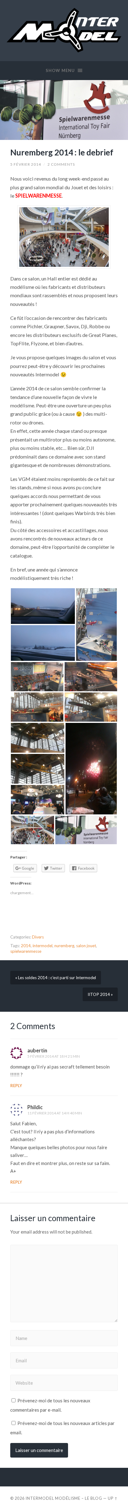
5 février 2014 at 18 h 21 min (53, 1056)
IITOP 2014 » (100, 994)
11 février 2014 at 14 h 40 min (54, 1113)
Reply (16, 1085)
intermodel (43, 945)
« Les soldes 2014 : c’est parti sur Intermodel (55, 977)
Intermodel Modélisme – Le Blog (63, 1498)
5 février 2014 (25, 164)
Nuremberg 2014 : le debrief (61, 152)
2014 (26, 945)
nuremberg (64, 945)
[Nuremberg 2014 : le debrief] (64, 110)
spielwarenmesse (25, 951)
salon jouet (86, 945)
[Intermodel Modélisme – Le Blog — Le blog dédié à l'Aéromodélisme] (64, 30)
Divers (38, 936)
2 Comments (61, 164)
